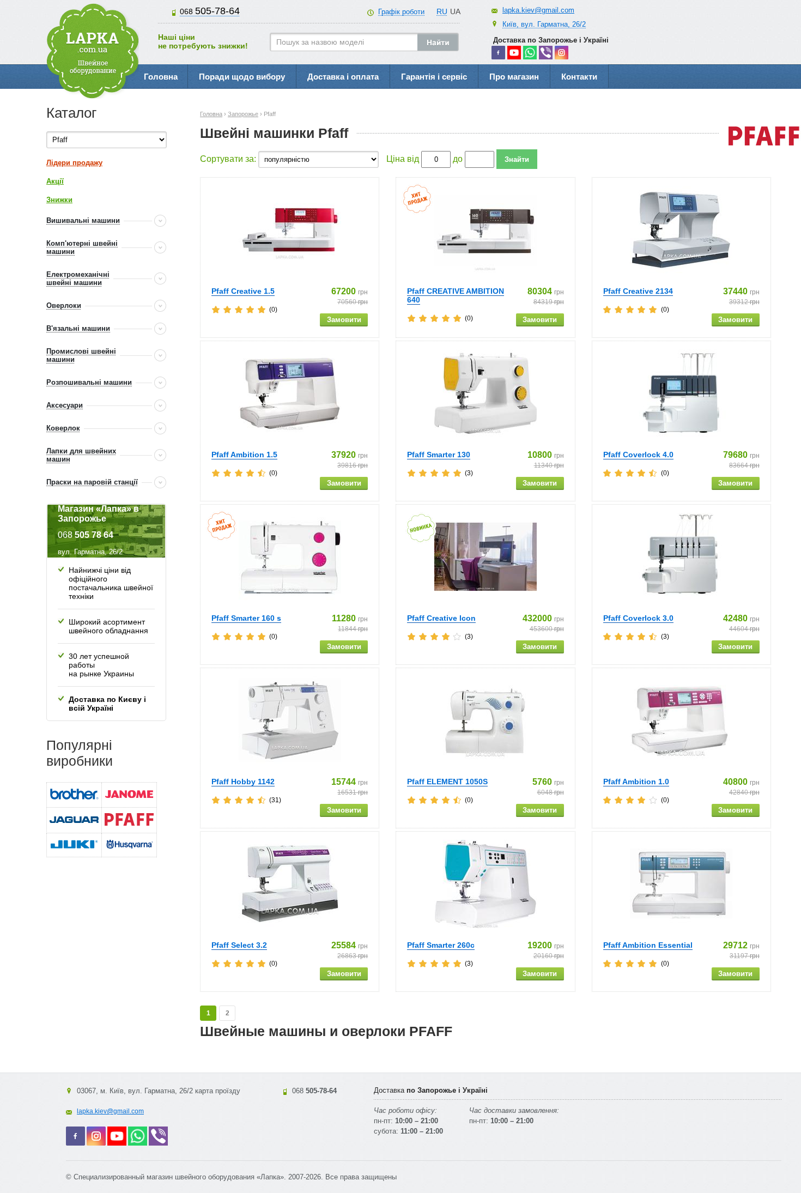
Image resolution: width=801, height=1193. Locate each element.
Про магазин (514, 76)
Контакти (579, 76)
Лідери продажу (74, 163)
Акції (55, 181)
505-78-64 (210, 10)
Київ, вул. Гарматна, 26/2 (544, 24)
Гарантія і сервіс (434, 76)
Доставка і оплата (343, 76)
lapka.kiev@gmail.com (538, 10)
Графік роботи (401, 12)
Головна (161, 76)
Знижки (59, 200)
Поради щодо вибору (242, 76)
